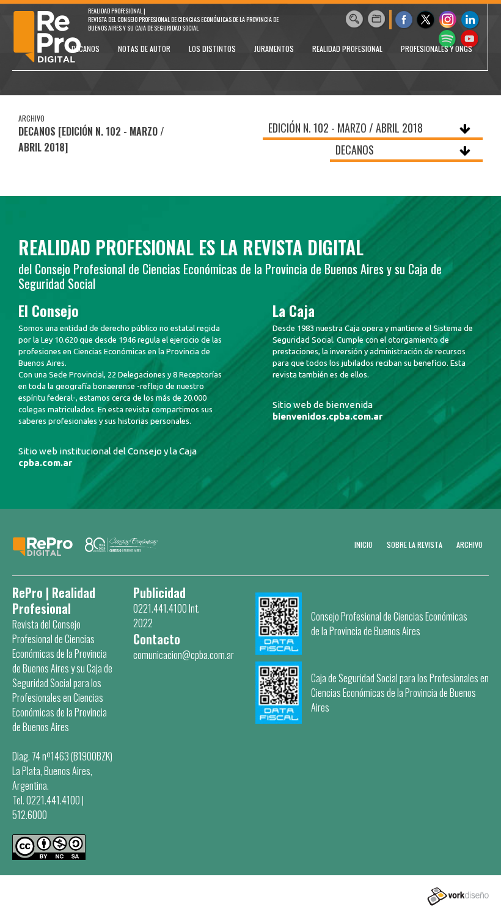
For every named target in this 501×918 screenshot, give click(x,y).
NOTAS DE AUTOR (144, 48)
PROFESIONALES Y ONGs (436, 48)
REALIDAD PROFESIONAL (347, 48)
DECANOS (85, 48)
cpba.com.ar (45, 462)
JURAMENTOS (274, 48)
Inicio (363, 544)
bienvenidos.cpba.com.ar (327, 416)
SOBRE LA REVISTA (414, 544)
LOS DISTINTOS (212, 48)
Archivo (469, 544)
